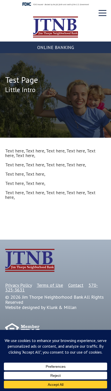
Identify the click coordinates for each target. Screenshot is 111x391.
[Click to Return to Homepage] (55, 36)
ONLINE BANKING (55, 47)
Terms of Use (50, 285)
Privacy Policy (18, 285)
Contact (75, 285)
